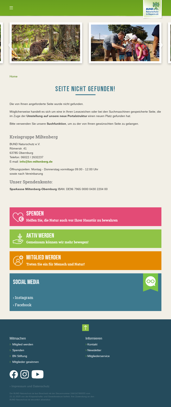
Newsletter (94, 350)
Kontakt (92, 344)
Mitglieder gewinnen (25, 361)
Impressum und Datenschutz (29, 386)
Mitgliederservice (98, 356)
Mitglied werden (22, 344)
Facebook (22, 304)
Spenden (17, 350)
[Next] (160, 45)
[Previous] (10, 45)
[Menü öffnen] (11, 8)
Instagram (23, 297)
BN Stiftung (19, 356)
